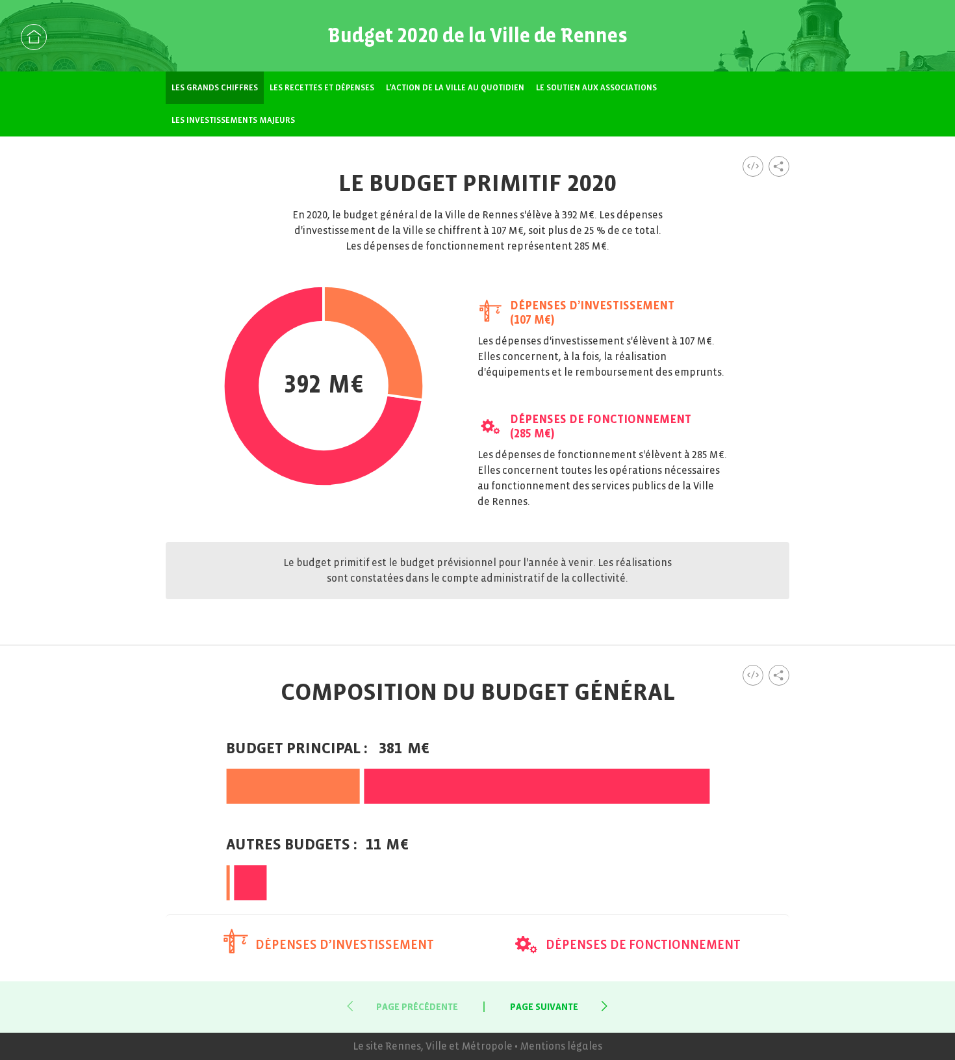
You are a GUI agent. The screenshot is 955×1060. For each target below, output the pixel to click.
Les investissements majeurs (233, 120)
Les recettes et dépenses (322, 87)
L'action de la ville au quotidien (455, 87)
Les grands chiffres (215, 87)
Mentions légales (561, 1046)
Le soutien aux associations (596, 87)
